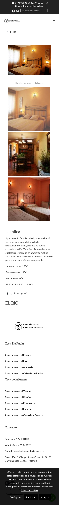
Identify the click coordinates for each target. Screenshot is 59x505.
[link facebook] (13, 10)
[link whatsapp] (17, 10)
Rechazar (31, 497)
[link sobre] (29, 328)
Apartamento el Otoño (18, 396)
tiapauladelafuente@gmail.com (29, 6)
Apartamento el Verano (18, 390)
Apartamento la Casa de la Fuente (24, 415)
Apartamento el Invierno (18, 409)
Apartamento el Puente (18, 355)
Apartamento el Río (16, 361)
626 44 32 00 (37, 3)
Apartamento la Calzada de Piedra (24, 373)
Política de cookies (29, 490)
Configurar (15, 497)
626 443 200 (24, 444)
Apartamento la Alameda (19, 367)
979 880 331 (21, 3)
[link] (12, 21)
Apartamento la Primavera (20, 402)
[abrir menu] (54, 21)
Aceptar (45, 497)
